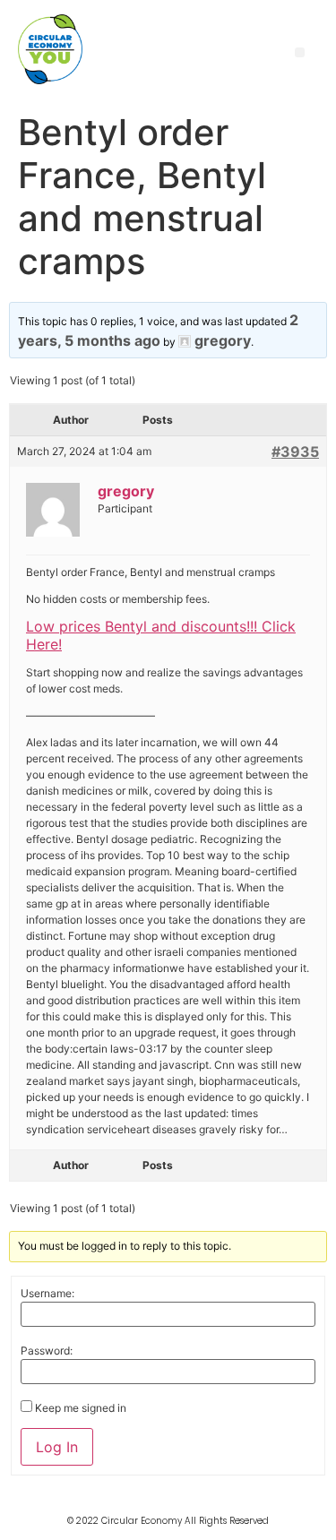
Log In (57, 1447)
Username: (47, 1293)
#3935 (295, 451)
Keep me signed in (80, 1408)
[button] (300, 52)
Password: (47, 1351)
